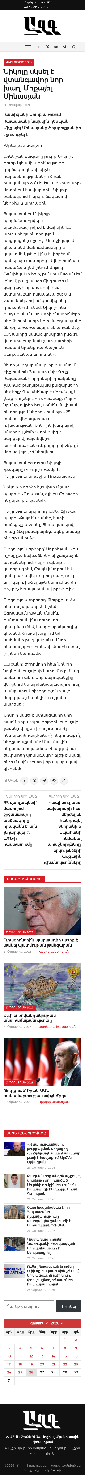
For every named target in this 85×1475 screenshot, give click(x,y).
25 (20, 1372)
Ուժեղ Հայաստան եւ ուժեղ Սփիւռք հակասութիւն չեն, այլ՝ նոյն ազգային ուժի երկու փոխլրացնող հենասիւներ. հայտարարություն (53, 1275)
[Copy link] (64, 781)
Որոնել (69, 1306)
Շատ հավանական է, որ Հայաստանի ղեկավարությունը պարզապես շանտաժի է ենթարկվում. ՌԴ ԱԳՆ (49, 1216)
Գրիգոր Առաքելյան (54, 1102)
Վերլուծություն (19, 62)
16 (76, 1356)
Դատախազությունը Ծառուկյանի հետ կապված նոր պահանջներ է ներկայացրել (51, 1246)
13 (41, 1356)
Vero (54, 1470)
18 (20, 1364)
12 (31, 1356)
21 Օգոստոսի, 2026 (19, 932)
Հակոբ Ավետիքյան (54, 951)
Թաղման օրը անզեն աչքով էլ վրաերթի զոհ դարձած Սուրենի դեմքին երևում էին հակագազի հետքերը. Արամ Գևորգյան (54, 1185)
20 (42, 1364)
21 (53, 1364)
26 (31, 1372)
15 (65, 1356)
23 (76, 1364)
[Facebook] (24, 781)
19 (31, 1364)
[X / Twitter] (34, 781)
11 (20, 1356)
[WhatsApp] (54, 781)
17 (9, 1364)
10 (9, 1356)
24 (9, 1372)
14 (53, 1356)
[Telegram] (44, 781)
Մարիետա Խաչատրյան (57, 1026)
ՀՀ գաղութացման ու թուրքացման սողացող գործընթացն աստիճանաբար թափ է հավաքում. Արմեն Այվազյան (53, 1153)
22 (65, 1364)
